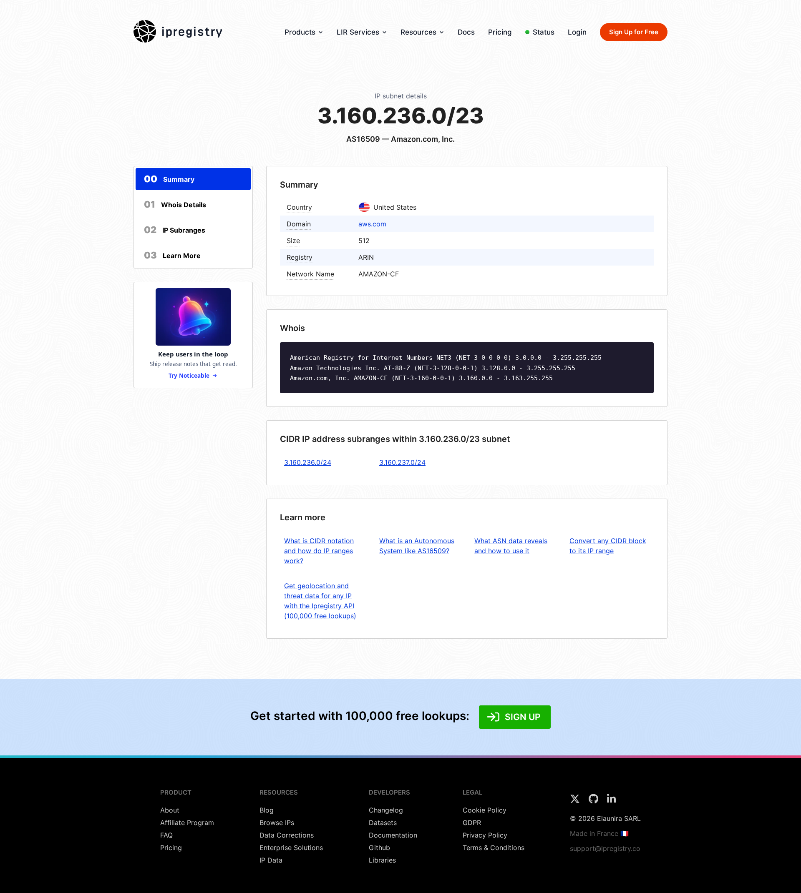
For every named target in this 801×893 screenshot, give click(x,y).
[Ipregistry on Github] (594, 801)
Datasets (383, 822)
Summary (169, 178)
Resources (418, 32)
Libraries (382, 860)
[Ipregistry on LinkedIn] (611, 801)
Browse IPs (276, 822)
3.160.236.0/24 (307, 462)
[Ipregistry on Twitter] (576, 801)
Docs (466, 32)
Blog (266, 810)
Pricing (500, 32)
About (169, 810)
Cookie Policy (484, 810)
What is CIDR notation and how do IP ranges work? (319, 551)
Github (379, 847)
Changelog (386, 810)
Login (577, 32)
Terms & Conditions (493, 847)
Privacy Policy (485, 835)
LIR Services (358, 32)
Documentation (393, 835)
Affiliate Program (187, 822)
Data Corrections (286, 835)
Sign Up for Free (633, 32)
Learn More (172, 255)
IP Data (270, 860)
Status (543, 32)
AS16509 (363, 139)
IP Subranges (174, 229)
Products (300, 32)
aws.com (372, 224)
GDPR (472, 822)
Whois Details (175, 204)
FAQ (166, 835)
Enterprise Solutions (291, 847)
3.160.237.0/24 (402, 462)
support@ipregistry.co (605, 848)
